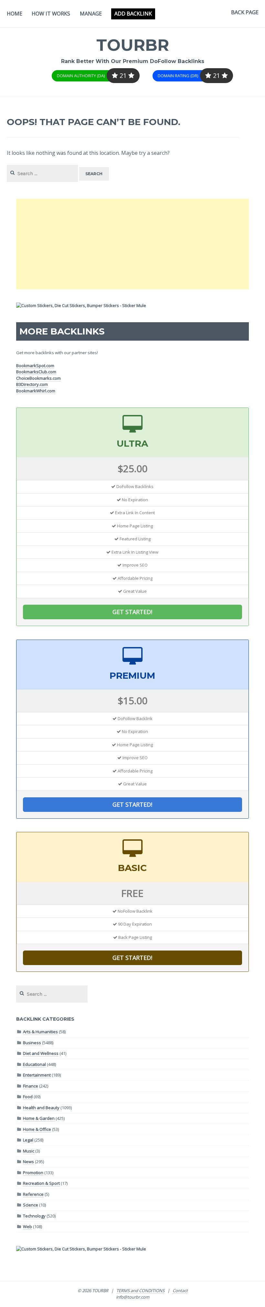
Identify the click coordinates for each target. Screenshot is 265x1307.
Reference (33, 1194)
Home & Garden (39, 1118)
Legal (28, 1140)
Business (32, 1043)
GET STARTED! (132, 612)
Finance (30, 1086)
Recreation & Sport (41, 1183)
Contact (180, 1290)
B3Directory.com (32, 384)
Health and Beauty (41, 1107)
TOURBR (132, 45)
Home (14, 13)
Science (30, 1205)
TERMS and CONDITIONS (140, 1290)
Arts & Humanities (40, 1032)
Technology (34, 1216)
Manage (91, 13)
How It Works (51, 13)
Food (28, 1097)
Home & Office (37, 1129)
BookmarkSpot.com (35, 365)
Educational (34, 1064)
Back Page (245, 12)
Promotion (33, 1172)
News (28, 1161)
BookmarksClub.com (36, 372)
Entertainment (37, 1075)
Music (28, 1151)
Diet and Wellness (40, 1053)
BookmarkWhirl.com (35, 391)
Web (27, 1226)
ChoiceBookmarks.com (38, 378)
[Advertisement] (132, 244)
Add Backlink (133, 13)
